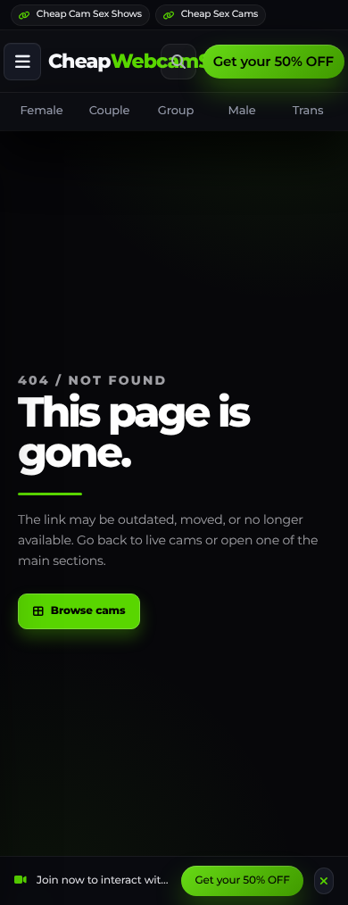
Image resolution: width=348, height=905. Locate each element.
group (176, 111)
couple (109, 111)
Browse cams (88, 611)
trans (308, 111)
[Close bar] (324, 881)
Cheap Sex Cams (219, 14)
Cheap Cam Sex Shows (89, 14)
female (41, 111)
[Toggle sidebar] (22, 61)
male (241, 111)
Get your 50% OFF (273, 61)
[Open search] (178, 61)
